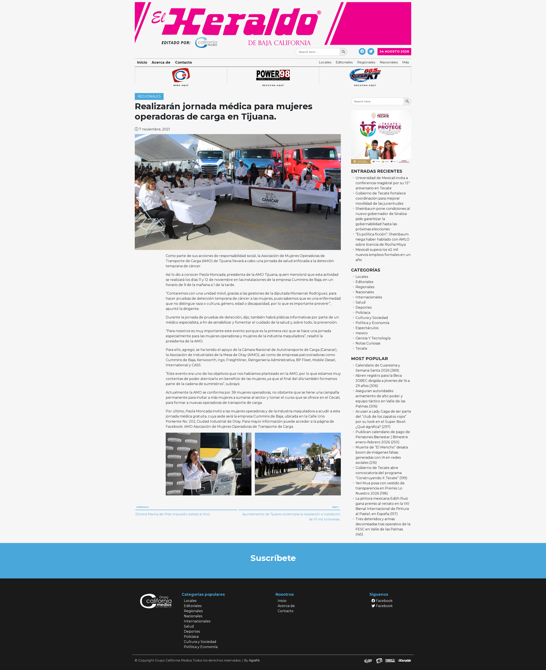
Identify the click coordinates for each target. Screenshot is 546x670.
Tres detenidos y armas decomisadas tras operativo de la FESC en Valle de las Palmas (383, 524)
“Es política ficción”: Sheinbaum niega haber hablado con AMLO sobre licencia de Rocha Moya (383, 239)
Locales (325, 62)
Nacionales (389, 62)
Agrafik (254, 660)
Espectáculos (367, 328)
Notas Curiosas (368, 343)
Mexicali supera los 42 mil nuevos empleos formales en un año (383, 255)
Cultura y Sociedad (372, 318)
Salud (361, 302)
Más (405, 62)
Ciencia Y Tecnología (373, 338)
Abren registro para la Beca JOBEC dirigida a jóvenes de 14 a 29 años (383, 381)
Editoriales (344, 62)
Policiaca (363, 313)
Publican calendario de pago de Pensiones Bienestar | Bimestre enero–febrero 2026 (383, 437)
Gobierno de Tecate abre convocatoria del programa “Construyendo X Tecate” (379, 473)
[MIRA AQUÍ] (181, 75)
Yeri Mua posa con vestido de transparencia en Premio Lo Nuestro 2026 (380, 488)
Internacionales (369, 297)
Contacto (183, 62)
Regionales (366, 62)
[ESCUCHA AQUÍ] (273, 75)
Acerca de (161, 62)
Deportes (364, 307)
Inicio (142, 62)
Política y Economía (372, 323)
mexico (362, 333)
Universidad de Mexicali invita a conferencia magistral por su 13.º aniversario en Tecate (383, 183)
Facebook (384, 601)
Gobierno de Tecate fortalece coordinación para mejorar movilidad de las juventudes (381, 198)
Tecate (361, 348)
